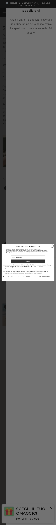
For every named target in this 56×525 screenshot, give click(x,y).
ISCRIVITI (28, 261)
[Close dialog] (52, 246)
